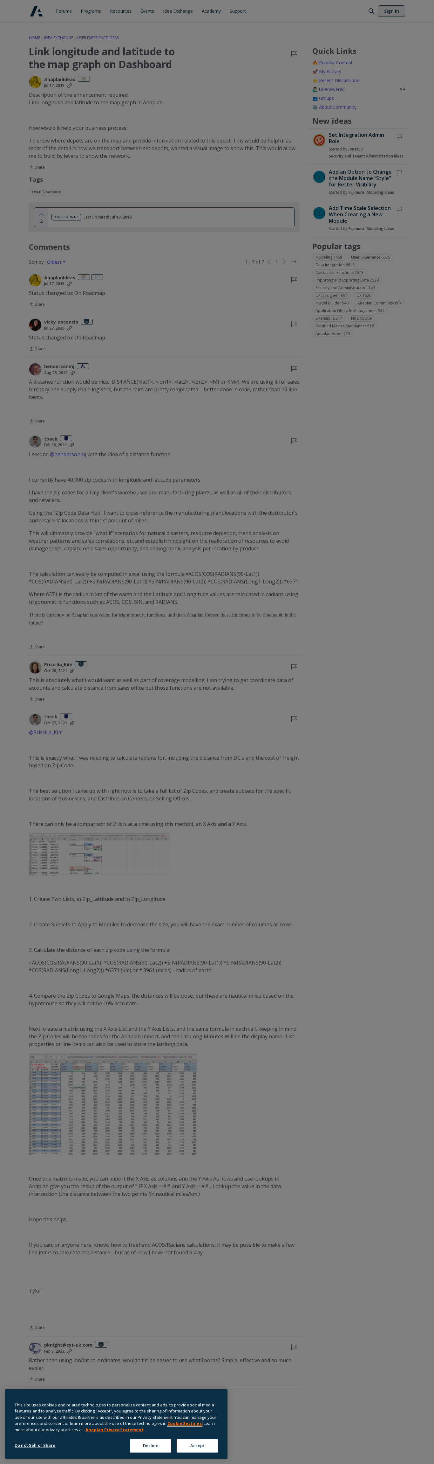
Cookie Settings (184, 1423)
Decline (151, 1445)
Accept (197, 1445)
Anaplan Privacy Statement (114, 1430)
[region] (116, 1424)
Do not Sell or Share (35, 1445)
